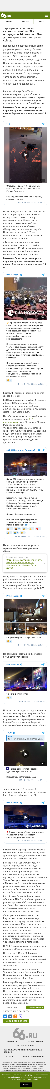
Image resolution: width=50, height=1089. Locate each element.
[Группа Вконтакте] (10, 1016)
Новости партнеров (33, 1056)
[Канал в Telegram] (5, 1016)
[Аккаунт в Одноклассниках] (15, 1016)
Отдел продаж (35, 1041)
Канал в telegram (25, 1046)
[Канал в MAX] (20, 1016)
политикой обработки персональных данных (23, 1077)
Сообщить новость (17, 1021)
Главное (8, 22)
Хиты (41, 22)
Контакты (12, 1041)
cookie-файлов (31, 1079)
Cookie (9, 1056)
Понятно (26, 1085)
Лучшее (25, 22)
